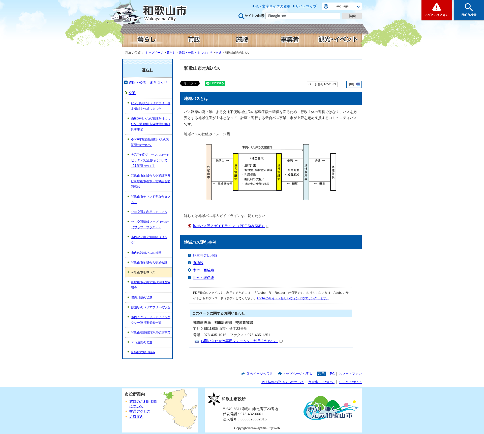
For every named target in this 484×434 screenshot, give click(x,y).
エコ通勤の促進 (141, 342)
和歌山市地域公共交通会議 (149, 262)
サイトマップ (306, 6)
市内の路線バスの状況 (146, 253)
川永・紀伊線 (203, 278)
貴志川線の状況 (141, 297)
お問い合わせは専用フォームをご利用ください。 (239, 341)
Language (342, 6)
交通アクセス (139, 411)
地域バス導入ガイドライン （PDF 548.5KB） (229, 226)
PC (332, 374)
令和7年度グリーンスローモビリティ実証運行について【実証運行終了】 (150, 160)
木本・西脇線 (203, 270)
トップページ (154, 52)
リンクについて (350, 382)
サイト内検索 (254, 16)
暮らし (171, 52)
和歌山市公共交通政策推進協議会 (150, 285)
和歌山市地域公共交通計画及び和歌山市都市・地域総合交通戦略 (150, 181)
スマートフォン (350, 374)
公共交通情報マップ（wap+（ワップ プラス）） (150, 224)
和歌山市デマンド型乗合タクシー (150, 199)
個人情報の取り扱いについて (282, 382)
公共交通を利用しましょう (149, 212)
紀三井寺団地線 (205, 256)
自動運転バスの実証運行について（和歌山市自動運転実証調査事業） (150, 124)
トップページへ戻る (297, 374)
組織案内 (136, 417)
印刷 (351, 84)
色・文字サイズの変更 (272, 6)
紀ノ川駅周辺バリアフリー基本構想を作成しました (150, 106)
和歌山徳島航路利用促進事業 (150, 332)
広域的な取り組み (143, 352)
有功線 (198, 263)
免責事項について (321, 382)
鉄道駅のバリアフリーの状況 (150, 307)
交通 (219, 52)
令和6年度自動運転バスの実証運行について (150, 142)
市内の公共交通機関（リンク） (149, 239)
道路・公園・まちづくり (195, 52)
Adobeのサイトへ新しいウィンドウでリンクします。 (293, 298)
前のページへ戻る (260, 374)
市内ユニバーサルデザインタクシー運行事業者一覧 (150, 319)
